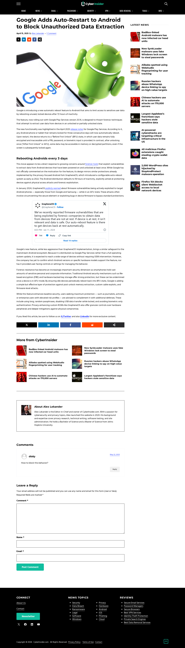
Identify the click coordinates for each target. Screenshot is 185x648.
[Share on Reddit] (29, 39)
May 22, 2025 (115, 454)
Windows (76, 619)
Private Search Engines (135, 619)
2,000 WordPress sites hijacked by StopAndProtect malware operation (155, 170)
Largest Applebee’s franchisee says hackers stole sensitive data (103, 377)
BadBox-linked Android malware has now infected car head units (48, 350)
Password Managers (133, 606)
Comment (22, 501)
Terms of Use (88, 642)
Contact (20, 609)
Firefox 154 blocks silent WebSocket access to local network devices (152, 186)
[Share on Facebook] (34, 39)
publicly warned (53, 188)
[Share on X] (18, 39)
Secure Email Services (134, 603)
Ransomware (78, 609)
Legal (74, 613)
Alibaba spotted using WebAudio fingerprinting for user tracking (46, 363)
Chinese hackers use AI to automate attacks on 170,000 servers (48, 377)
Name (20, 537)
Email (20, 551)
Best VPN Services (132, 613)
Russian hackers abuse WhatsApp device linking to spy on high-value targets (103, 364)
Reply (115, 469)
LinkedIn (84, 316)
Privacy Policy (74, 642)
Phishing (103, 616)
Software (76, 616)
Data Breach (78, 606)
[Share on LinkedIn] (24, 39)
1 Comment (51, 33)
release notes (76, 129)
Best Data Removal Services (137, 623)
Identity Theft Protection (136, 616)
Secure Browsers (132, 609)
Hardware (103, 606)
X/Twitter (66, 316)
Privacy (102, 603)
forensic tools (91, 164)
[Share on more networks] (40, 39)
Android (103, 609)
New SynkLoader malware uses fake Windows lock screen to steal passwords (103, 350)
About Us (21, 603)
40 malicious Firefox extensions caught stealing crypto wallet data (154, 153)
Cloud (102, 619)
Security (76, 603)
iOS (100, 613)
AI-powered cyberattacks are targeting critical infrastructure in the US (153, 136)
